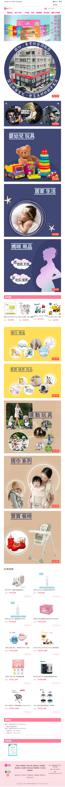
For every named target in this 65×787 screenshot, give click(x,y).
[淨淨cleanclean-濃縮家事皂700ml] (18, 609)
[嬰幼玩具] (32, 426)
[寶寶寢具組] (32, 210)
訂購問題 (36, 775)
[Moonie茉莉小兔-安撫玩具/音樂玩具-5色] (25, 308)
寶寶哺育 (23, 766)
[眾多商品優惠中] (32, 69)
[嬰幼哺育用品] (32, 380)
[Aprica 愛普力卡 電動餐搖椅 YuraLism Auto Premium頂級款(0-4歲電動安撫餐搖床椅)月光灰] (18, 696)
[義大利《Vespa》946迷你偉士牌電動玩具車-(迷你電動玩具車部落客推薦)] (40, 308)
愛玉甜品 (47, 13)
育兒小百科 (18, 13)
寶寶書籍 (36, 768)
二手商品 (26, 13)
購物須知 (17, 775)
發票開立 (42, 775)
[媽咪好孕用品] (32, 265)
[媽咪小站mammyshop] (10, 308)
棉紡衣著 (29, 766)
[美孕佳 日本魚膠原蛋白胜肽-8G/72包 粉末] (47, 609)
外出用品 (42, 768)
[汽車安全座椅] (32, 113)
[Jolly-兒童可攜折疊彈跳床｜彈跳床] (47, 696)
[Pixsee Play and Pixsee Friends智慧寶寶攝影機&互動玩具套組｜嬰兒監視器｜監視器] (47, 638)
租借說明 (30, 775)
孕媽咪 (17, 766)
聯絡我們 (30, 770)
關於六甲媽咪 (56, 13)
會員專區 (55, 4)
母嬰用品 (10, 13)
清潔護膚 (42, 766)
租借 (32, 13)
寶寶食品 (35, 766)
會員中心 (56, 1)
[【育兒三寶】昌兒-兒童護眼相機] (18, 667)
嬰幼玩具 (30, 768)
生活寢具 (23, 768)
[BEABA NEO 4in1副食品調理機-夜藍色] (47, 667)
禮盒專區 (17, 768)
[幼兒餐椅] (32, 537)
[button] (8, 28)
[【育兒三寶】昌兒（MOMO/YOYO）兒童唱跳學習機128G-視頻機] (18, 638)
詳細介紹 (28, 596)
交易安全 (23, 775)
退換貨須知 (30, 777)
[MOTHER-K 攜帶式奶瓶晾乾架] (18, 580)
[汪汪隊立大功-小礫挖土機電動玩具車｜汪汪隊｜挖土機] (55, 308)
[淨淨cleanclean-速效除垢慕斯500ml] (47, 580)
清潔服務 (39, 13)
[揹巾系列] (32, 482)
